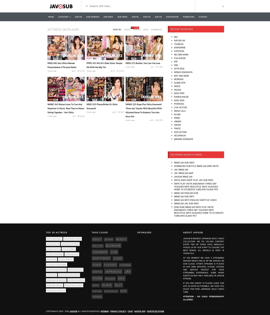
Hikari (177, 124)
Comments (156, 29)
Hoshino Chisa (70, 244)
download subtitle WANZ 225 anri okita (196, 166)
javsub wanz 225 (183, 176)
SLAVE (107, 285)
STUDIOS (203, 17)
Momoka (178, 79)
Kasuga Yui (71, 254)
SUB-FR (158, 17)
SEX (121, 278)
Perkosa (179, 103)
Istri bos (179, 68)
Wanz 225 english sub (186, 192)
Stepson (179, 51)
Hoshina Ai (53, 244)
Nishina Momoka (56, 280)
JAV (128, 271)
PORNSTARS (188, 17)
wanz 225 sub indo (184, 162)
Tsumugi (178, 44)
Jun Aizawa (68, 249)
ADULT (97, 239)
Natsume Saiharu (69, 275)
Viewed (136, 29)
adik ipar (179, 100)
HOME (51, 17)
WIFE (124, 291)
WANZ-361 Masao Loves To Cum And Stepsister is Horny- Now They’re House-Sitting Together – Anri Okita (66, 108)
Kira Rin (51, 259)
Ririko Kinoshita (183, 72)
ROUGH (110, 278)
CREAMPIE (100, 252)
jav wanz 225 (181, 169)
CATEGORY (63, 17)
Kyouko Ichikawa (56, 264)
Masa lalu (180, 110)
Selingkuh (180, 135)
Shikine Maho (54, 285)
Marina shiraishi (183, 139)
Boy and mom (181, 75)
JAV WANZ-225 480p (183, 173)
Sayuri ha (179, 40)
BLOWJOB (113, 245)
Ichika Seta (53, 249)
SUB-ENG (97, 291)
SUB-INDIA (123, 17)
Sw (175, 61)
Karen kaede (181, 96)
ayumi (177, 114)
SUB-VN (146, 17)
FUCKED (110, 265)
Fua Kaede (180, 58)
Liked (145, 29)
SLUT (118, 285)
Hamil (177, 117)
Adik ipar (179, 93)
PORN (97, 278)
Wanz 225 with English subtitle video (195, 200)
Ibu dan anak (181, 54)
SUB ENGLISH (111, 291)
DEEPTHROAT (101, 258)
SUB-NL (135, 17)
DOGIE (117, 258)
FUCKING (125, 265)
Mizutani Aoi (75, 269)
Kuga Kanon (66, 259)
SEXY (96, 285)
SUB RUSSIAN (172, 17)
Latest (127, 29)
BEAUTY (121, 239)
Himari (177, 121)
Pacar (177, 89)
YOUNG (97, 296)
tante (177, 128)
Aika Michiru (54, 238)
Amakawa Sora (72, 238)
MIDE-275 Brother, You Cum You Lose (143, 63)
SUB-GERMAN (92, 17)
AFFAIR (109, 239)
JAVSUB (73, 311)
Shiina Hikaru (76, 280)
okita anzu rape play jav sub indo (193, 180)
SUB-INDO (108, 17)
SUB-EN (78, 17)
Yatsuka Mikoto (56, 290)
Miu (176, 36)
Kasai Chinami (55, 254)
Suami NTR (179, 82)
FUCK (97, 265)
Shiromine (180, 47)
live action (180, 107)
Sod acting (180, 132)
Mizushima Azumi (56, 269)
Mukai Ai (51, 275)
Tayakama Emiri (73, 285)
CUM (114, 252)
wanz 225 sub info (184, 196)
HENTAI (97, 271)
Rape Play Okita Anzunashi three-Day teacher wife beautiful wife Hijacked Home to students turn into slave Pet (196, 186)
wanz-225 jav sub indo (186, 203)
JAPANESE (113, 271)
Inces (177, 86)
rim (176, 65)
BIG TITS (98, 245)
